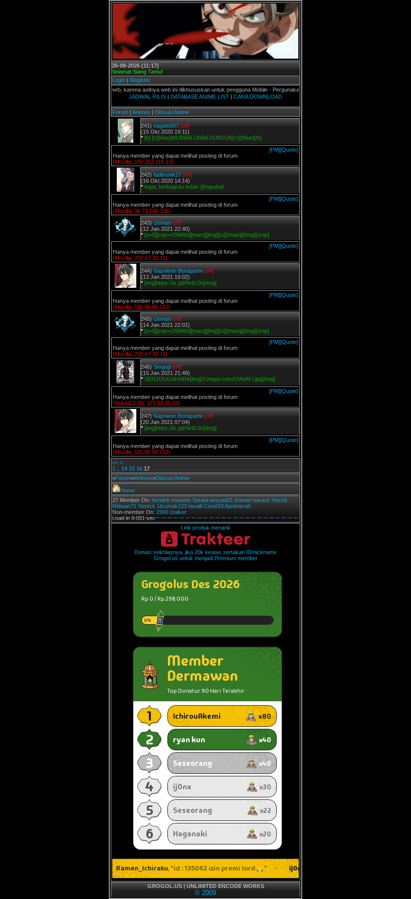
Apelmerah (238, 506)
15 (132, 469)
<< (115, 463)
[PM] (274, 150)
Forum (120, 112)
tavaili (195, 506)
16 (139, 469)
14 (124, 469)
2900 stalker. (171, 512)
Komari (243, 500)
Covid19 (213, 506)
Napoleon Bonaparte (178, 271)
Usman (162, 223)
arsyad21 (221, 500)
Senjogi (162, 367)
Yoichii (279, 500)
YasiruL (147, 506)
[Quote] (289, 150)
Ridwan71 (124, 506)
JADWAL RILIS (147, 97)
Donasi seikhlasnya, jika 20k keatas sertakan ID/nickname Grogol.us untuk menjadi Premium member (205, 555)
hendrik (161, 500)
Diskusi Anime (172, 112)
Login (118, 80)
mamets (181, 500)
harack (261, 500)
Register (140, 80)
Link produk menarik (206, 528)
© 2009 (205, 892)
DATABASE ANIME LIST (199, 97)
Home (127, 491)
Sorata (200, 500)
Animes (141, 112)
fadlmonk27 (167, 175)
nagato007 (166, 126)
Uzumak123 (172, 506)
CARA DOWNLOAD (258, 97)
